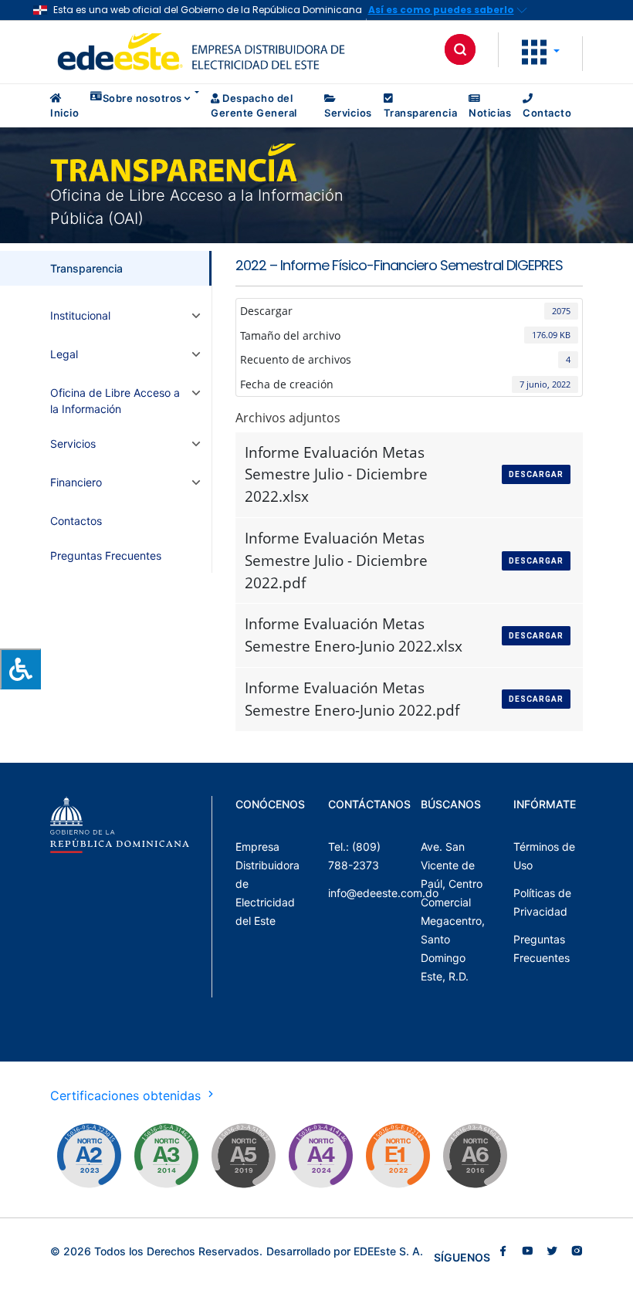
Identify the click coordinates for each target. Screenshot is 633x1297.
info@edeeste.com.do (383, 892)
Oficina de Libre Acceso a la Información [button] (115, 400)
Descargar (536, 474)
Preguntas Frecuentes (105, 555)
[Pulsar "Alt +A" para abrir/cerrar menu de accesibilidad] (20, 668)
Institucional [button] (80, 315)
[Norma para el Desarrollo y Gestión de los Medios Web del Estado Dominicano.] (88, 1155)
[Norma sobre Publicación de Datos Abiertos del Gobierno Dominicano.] (166, 1155)
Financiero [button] (76, 482)
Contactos (76, 520)
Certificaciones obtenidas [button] (127, 1095)
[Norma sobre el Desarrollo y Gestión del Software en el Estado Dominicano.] (474, 1155)
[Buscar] (460, 49)
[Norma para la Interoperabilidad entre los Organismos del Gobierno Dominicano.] (320, 1155)
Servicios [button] (73, 443)
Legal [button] (64, 354)
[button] (541, 51)
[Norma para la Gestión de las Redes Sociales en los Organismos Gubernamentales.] (397, 1155)
